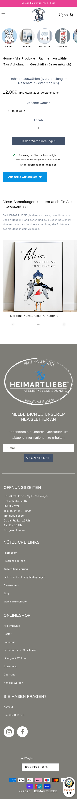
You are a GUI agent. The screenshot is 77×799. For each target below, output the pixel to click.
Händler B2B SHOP (15, 715)
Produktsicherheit (14, 560)
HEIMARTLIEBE (45, 791)
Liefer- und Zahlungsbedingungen (24, 577)
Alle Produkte (25, 58)
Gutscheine (11, 666)
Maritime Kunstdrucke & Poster (32, 316)
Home (7, 58)
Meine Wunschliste (15, 601)
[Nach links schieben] (13, 324)
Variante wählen (38, 103)
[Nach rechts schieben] (64, 324)
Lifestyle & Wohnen (15, 658)
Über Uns (9, 674)
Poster (27, 46)
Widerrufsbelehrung (16, 568)
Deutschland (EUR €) (37, 767)
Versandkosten (49, 92)
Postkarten (44, 46)
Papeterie (9, 641)
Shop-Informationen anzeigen (38, 164)
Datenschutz (11, 585)
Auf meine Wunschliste (22, 176)
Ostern (9, 46)
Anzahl (38, 120)
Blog (6, 593)
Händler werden (13, 682)
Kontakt (8, 706)
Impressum (10, 552)
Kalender (62, 46)
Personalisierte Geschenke (20, 650)
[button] (3, 15)
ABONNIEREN (38, 457)
